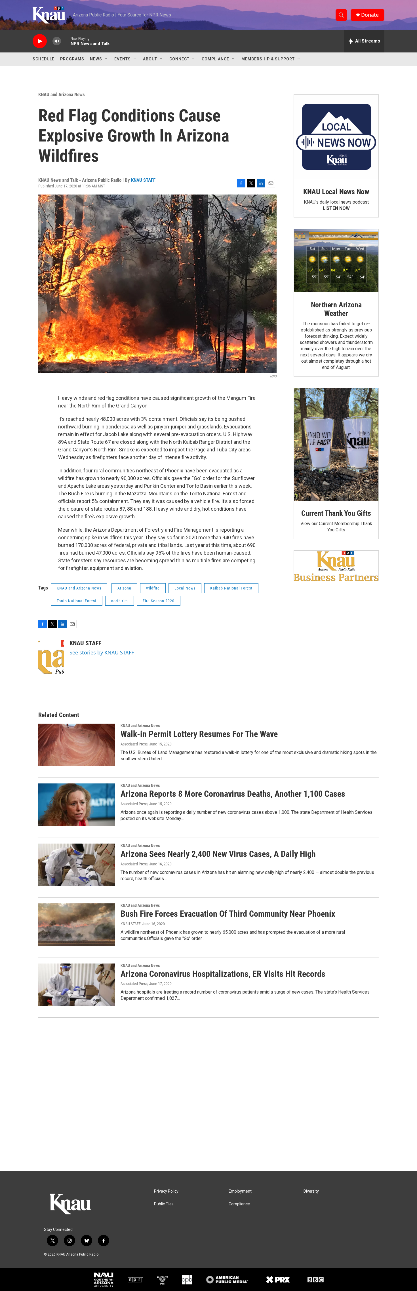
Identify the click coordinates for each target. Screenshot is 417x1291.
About (150, 59)
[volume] (57, 41)
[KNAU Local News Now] (336, 137)
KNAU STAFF (143, 180)
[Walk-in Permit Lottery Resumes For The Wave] (76, 745)
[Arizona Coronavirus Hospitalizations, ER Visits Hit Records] (76, 985)
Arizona (124, 588)
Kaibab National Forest (231, 588)
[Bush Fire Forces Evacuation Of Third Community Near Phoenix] (76, 924)
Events (122, 59)
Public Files (164, 1204)
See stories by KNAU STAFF (102, 652)
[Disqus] (208, 1094)
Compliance (215, 59)
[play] (39, 41)
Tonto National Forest (76, 601)
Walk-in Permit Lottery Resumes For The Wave (199, 734)
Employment (240, 1191)
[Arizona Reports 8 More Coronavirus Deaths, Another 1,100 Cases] (76, 804)
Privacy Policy (166, 1191)
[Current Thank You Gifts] (336, 444)
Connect (179, 59)
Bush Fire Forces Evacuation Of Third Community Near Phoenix (228, 914)
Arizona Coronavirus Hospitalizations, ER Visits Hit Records (223, 974)
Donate (370, 15)
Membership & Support (268, 59)
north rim (119, 601)
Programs (72, 59)
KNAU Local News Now (336, 191)
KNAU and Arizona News (61, 94)
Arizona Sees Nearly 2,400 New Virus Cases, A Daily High (218, 854)
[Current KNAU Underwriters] (336, 566)
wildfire (153, 588)
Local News (184, 588)
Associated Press (134, 744)
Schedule (43, 59)
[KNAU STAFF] (51, 657)
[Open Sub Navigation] (106, 59)
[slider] (66, 41)
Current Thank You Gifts (336, 513)
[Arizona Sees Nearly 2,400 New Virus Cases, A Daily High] (76, 865)
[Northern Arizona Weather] (336, 261)
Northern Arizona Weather (336, 309)
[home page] (79, 1205)
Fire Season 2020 (158, 601)
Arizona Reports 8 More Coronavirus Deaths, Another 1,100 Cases (233, 794)
